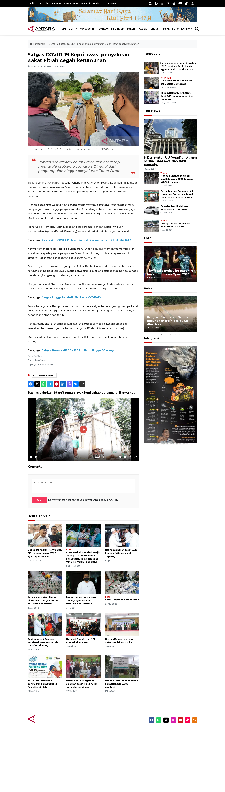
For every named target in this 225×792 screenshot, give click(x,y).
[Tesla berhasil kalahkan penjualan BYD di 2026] (151, 210)
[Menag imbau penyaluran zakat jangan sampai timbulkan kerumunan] (83, 582)
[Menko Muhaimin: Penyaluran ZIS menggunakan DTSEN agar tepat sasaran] (45, 535)
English (155, 29)
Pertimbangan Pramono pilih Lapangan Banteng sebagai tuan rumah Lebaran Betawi (177, 194)
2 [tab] (166, 284)
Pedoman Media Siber (171, 762)
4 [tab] (175, 284)
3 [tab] (170, 284)
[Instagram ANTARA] (174, 3)
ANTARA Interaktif (125, 741)
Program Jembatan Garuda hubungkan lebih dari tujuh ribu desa (167, 320)
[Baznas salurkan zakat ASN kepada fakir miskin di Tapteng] (122, 535)
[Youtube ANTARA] (180, 3)
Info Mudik (117, 29)
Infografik (165, 78)
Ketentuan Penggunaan (172, 741)
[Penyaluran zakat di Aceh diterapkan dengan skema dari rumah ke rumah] (45, 582)
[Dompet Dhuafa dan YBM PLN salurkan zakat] (83, 624)
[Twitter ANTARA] (168, 3)
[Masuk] (150, 3)
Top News (56, 3)
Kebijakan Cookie (168, 752)
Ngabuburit (87, 29)
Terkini (32, 3)
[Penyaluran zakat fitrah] (122, 582)
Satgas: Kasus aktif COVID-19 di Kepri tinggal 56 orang (78, 350)
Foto (175, 29)
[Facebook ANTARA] (156, 3)
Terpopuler (44, 3)
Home (63, 29)
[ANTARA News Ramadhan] (44, 718)
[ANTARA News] (41, 28)
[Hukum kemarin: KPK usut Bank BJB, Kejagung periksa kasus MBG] (151, 97)
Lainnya (185, 29)
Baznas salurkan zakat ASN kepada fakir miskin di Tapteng (121, 553)
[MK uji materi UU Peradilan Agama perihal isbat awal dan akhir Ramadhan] (170, 136)
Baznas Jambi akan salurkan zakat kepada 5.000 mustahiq (121, 684)
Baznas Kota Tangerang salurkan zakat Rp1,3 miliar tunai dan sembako (81, 684)
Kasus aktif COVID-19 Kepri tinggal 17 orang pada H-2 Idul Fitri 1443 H (88, 240)
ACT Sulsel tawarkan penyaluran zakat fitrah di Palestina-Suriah (42, 684)
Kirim (39, 500)
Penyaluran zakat (44, 375)
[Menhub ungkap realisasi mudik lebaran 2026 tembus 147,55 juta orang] (151, 177)
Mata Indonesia (124, 746)
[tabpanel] (170, 264)
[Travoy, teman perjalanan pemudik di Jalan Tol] (151, 225)
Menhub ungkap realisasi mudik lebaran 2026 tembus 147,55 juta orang (176, 179)
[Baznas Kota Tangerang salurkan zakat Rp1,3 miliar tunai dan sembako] (83, 666)
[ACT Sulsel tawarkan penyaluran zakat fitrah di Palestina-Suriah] (45, 666)
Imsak (166, 29)
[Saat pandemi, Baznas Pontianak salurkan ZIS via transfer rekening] (45, 624)
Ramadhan (38, 44)
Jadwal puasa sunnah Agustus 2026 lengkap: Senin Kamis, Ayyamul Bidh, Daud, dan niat (178, 66)
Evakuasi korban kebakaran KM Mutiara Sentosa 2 (168, 435)
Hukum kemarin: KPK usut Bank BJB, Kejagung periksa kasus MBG (176, 96)
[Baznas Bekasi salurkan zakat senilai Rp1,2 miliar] (122, 624)
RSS (160, 768)
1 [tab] (161, 284)
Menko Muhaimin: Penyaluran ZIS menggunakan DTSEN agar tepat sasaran (45, 553)
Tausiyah (142, 29)
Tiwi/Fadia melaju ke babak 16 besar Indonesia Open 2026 (170, 272)
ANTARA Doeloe (124, 752)
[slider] (64, 456)
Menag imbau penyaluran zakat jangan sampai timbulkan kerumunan (81, 600)
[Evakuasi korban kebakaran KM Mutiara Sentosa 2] (151, 82)
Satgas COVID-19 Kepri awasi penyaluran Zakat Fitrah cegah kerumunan (99, 44)
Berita (73, 29)
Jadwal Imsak (78, 768)
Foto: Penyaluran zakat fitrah (122, 599)
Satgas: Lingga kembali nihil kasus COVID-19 (71, 297)
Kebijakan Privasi (168, 746)
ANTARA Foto (109, 3)
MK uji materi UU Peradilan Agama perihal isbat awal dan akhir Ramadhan (170, 161)
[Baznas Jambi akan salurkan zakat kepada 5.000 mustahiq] (122, 666)
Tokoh (131, 29)
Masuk (162, 735)
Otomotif (85, 3)
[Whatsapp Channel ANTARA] (162, 3)
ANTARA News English (171, 730)
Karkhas (119, 730)
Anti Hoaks (121, 735)
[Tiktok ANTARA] (186, 3)
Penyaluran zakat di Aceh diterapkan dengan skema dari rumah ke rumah (43, 600)
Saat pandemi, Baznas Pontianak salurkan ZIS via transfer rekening (43, 642)
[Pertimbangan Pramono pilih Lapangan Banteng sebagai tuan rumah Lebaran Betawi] (151, 195)
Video (163, 173)
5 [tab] (179, 284)
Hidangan (103, 29)
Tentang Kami (166, 757)
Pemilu (96, 3)
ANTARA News (71, 3)
